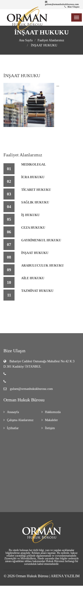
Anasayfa (13, 412)
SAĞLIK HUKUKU (35, 202)
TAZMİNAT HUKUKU (37, 291)
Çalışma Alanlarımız (20, 420)
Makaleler (51, 420)
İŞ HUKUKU (30, 215)
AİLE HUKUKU (32, 278)
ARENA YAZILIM (65, 576)
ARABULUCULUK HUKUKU (42, 265)
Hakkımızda (53, 412)
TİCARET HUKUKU (36, 189)
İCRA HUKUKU (32, 177)
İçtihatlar (13, 428)
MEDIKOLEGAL (33, 164)
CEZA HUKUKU (33, 227)
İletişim (50, 428)
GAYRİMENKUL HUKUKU (41, 240)
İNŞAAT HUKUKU (43, 45)
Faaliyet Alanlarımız (51, 40)
